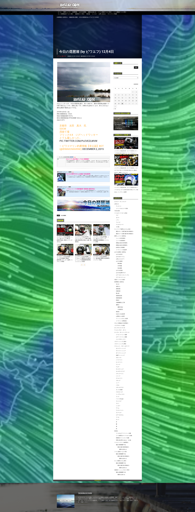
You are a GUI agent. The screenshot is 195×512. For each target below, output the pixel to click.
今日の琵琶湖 (63, 215)
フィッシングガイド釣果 (122, 318)
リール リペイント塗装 (121, 334)
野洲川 (117, 300)
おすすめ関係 (82, 12)
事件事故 (120, 263)
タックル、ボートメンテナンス (121, 332)
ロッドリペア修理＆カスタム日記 (122, 229)
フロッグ (118, 380)
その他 (117, 226)
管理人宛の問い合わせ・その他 (123, 440)
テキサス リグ (119, 392)
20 (125, 100)
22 (132, 100)
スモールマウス (119, 387)
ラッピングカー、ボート (120, 330)
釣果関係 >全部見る (62, 17)
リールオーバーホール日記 (120, 213)
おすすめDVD (119, 254)
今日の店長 (117, 210)
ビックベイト (119, 362)
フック (117, 396)
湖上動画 (120, 268)
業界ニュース (66, 12)
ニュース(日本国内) (120, 238)
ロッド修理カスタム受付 (120, 460)
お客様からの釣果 (120, 316)
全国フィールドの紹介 (119, 279)
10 (115, 97)
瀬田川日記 (120, 307)
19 (122, 100)
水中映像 (120, 265)
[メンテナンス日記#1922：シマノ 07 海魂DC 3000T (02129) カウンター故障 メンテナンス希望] (65, 249)
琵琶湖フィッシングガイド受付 (121, 470)
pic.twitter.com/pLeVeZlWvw (78, 140)
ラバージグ (118, 412)
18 (118, 100)
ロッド (117, 419)
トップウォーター (120, 394)
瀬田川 (117, 304)
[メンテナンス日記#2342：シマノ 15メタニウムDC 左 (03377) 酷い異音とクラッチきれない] (65, 230)
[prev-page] (82, 265)
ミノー (117, 382)
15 (132, 97)
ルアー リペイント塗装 (121, 337)
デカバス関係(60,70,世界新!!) (121, 323)
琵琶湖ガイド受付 (79, 14)
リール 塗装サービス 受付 (104, 12)
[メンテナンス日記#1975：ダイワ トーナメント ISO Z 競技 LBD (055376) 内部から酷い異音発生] (83, 230)
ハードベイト (119, 360)
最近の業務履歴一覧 (121, 444)
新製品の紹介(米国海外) (121, 245)
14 (129, 97)
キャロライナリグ (120, 371)
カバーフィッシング (121, 348)
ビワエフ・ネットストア (120, 201)
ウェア (117, 366)
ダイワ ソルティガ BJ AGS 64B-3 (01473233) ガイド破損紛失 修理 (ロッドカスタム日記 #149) (126, 124)
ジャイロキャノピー (121, 339)
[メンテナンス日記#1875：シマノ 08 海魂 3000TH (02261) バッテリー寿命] (101, 249)
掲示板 (88, 14)
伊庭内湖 (118, 291)
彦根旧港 (118, 288)
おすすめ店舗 (119, 270)
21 (129, 100)
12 (122, 97)
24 (115, 103)
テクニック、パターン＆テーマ (121, 346)
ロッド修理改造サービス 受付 (65, 14)
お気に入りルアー (120, 259)
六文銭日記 (120, 309)
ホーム (59, 12)
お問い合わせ (102, 14)
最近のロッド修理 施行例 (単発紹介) (124, 231)
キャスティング (119, 369)
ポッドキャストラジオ (119, 327)
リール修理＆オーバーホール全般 (124, 435)
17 (115, 100)
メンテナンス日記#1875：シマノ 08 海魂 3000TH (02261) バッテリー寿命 (101, 258)
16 (136, 97)
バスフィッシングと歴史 (120, 343)
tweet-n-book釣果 (120, 314)
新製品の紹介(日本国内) (121, 243)
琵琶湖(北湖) (119, 295)
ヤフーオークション (121, 277)
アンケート (118, 206)
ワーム (117, 408)
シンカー (118, 405)
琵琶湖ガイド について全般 (122, 438)
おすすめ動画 (119, 261)
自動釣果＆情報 (73, 17)
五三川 (117, 284)
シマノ (117, 220)
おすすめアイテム (120, 256)
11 (118, 97)
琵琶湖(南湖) (119, 298)
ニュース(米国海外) (120, 240)
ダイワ (117, 217)
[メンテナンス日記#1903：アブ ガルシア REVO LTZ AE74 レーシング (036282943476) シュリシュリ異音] (83, 249)
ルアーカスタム (119, 415)
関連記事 (60, 220)
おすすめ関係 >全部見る (120, 252)
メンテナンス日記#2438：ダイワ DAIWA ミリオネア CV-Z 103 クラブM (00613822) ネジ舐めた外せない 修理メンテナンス (126, 170)
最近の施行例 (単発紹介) (123, 456)
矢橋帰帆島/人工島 (120, 302)
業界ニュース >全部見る (120, 236)
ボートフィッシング (121, 353)
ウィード (118, 364)
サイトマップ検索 (112, 14)
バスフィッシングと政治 (120, 341)
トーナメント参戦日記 (121, 321)
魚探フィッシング (120, 355)
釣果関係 (74, 12)
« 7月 (114, 108)
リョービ (118, 222)
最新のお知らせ (92, 12)
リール (117, 417)
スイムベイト (119, 378)
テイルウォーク (119, 224)
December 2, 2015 (93, 149)
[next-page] (84, 265)
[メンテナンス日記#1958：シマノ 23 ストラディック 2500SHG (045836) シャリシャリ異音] (101, 230)
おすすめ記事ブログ (121, 272)
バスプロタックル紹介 (119, 325)
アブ (117, 215)
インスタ (94, 14)
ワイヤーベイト (119, 410)
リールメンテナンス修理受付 (121, 442)
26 (122, 103)
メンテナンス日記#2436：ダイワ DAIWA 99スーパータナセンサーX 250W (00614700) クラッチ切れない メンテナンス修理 (126, 190)
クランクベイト (119, 373)
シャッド (118, 376)
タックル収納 (119, 389)
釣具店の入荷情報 (120, 247)
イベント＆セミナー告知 (122, 208)
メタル (117, 385)
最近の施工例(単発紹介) (123, 447)
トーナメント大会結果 (121, 249)
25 (118, 103)
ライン (117, 403)
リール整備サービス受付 (120, 12)
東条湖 (117, 311)
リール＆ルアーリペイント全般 (123, 433)
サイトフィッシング (121, 350)
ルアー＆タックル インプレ (122, 275)
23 (136, 100)
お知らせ (116, 204)
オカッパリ (118, 357)
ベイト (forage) (119, 399)
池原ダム (118, 286)
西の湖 (117, 293)
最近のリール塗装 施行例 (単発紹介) (124, 233)
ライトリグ (118, 401)
